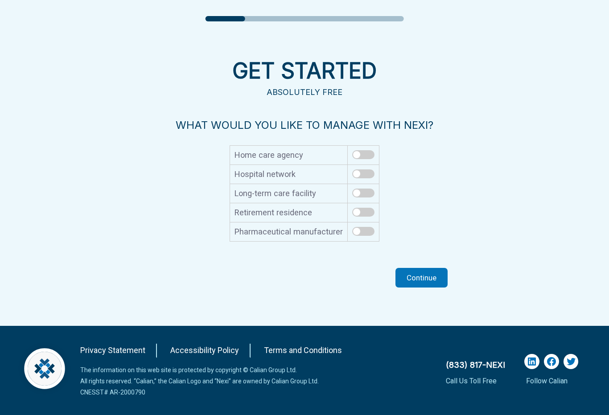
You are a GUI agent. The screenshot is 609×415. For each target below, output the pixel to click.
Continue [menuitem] (421, 277)
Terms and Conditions (303, 350)
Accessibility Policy (204, 350)
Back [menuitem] (181, 277)
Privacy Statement (112, 350)
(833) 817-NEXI (475, 365)
